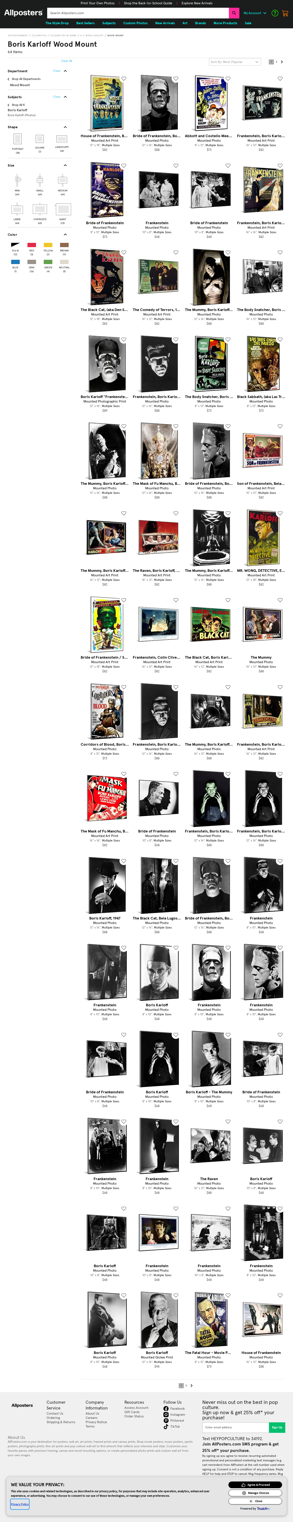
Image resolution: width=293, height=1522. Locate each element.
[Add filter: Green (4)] (48, 261)
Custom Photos (135, 23)
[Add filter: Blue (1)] (15, 261)
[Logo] (23, 13)
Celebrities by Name (64, 36)
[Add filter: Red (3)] (31, 244)
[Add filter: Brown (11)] (64, 244)
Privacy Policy (20, 1504)
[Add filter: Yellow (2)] (48, 244)
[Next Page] (281, 62)
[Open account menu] (264, 13)
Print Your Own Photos (98, 3)
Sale (248, 23)
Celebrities (39, 36)
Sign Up (277, 1427)
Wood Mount (115, 36)
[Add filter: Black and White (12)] (15, 244)
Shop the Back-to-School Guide (148, 3)
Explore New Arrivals (197, 3)
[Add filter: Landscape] (62, 138)
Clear (56, 96)
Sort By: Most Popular (227, 62)
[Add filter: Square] (40, 139)
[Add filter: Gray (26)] (31, 261)
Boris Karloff (95, 36)
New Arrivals (165, 23)
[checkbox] (17, 184)
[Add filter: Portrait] (18, 139)
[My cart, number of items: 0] (285, 13)
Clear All (66, 61)
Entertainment (18, 36)
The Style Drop (57, 23)
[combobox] (138, 13)
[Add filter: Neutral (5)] (64, 261)
